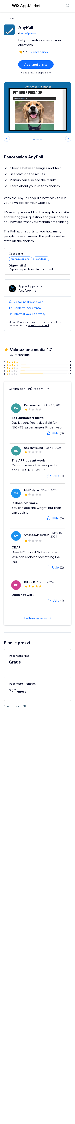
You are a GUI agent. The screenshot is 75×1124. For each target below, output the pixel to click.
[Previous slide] (7, 139)
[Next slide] (68, 139)
